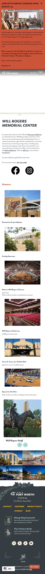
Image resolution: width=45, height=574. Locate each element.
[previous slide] (19, 445)
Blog (28, 511)
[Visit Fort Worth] (10, 72)
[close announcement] (41, 4)
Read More (5, 66)
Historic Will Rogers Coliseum (13, 290)
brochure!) (6, 153)
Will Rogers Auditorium (11, 331)
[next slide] (25, 445)
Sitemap (18, 511)
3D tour (26, 150)
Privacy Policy (34, 507)
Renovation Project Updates (12, 222)
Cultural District (10, 150)
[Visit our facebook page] (20, 543)
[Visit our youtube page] (31, 543)
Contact (7, 507)
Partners (19, 507)
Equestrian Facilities (9, 392)
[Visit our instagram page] (14, 543)
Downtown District (34, 135)
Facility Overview (8, 256)
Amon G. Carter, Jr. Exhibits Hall (14, 362)
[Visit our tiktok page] (25, 543)
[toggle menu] (40, 73)
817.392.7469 (22, 163)
